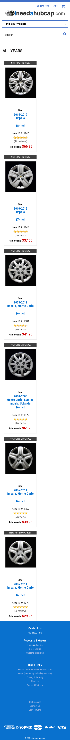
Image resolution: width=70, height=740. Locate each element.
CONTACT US (43, 6)
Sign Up (39, 645)
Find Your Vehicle (15, 23)
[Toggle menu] (4, 8)
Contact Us (35, 706)
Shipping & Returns (35, 653)
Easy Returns (35, 710)
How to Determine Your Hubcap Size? (35, 669)
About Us (35, 681)
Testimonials (35, 702)
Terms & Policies (35, 685)
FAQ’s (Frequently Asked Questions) (35, 673)
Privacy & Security (35, 677)
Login (54, 6)
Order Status (35, 649)
